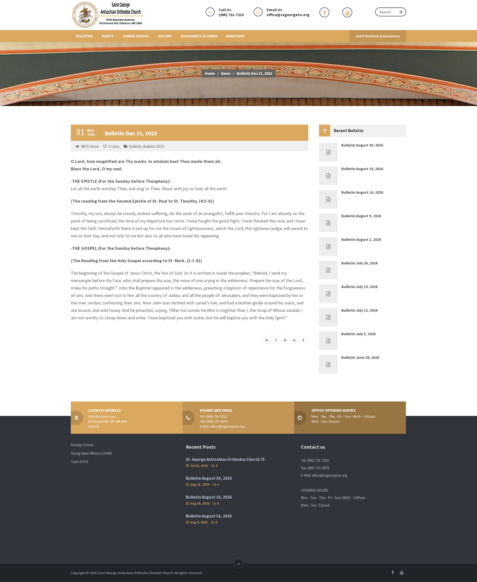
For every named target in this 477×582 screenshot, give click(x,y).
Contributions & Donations (378, 36)
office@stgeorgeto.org (288, 14)
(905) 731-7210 (216, 416)
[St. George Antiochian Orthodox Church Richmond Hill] (108, 15)
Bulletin (135, 146)
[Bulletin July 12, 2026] (328, 317)
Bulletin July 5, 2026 (358, 333)
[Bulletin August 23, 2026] (328, 175)
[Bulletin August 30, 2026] (328, 152)
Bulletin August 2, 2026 (361, 239)
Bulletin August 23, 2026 (362, 168)
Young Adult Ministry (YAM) (91, 453)
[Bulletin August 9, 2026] (328, 223)
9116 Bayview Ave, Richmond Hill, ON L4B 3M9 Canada (107, 421)
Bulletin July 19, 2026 (359, 286)
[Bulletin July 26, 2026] (328, 270)
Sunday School (82, 444)
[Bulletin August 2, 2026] (328, 246)
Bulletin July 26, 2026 (359, 263)
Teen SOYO (79, 461)
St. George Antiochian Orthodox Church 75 (225, 459)
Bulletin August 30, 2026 (362, 145)
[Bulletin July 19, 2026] (328, 293)
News (226, 73)
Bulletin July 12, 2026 (359, 310)
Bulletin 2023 (153, 146)
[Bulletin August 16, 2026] (328, 199)
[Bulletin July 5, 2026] (328, 340)
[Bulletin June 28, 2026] (328, 364)
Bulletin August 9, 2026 (361, 216)
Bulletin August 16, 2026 (362, 192)
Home (210, 73)
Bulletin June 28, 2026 (360, 357)
